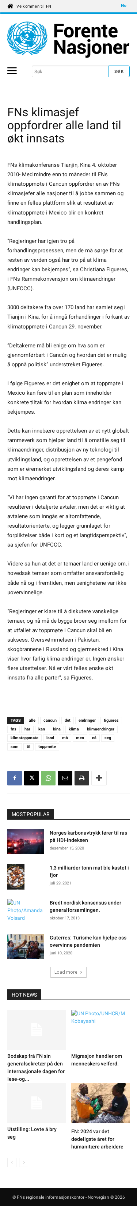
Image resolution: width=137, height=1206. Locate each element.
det (68, 720)
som (15, 746)
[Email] (65, 778)
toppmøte (47, 746)
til (28, 746)
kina (57, 729)
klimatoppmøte (24, 738)
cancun (50, 720)
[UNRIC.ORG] (68, 39)
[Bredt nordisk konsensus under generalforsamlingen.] (25, 912)
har (27, 729)
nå (94, 738)
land (50, 738)
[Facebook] (14, 778)
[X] (31, 778)
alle (32, 720)
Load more (65, 972)
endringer (87, 720)
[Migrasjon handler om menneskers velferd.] (100, 1030)
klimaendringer (100, 729)
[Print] (82, 778)
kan (41, 729)
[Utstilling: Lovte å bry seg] (36, 1103)
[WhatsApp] (48, 778)
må (65, 738)
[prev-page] (11, 1162)
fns (13, 729)
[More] (99, 778)
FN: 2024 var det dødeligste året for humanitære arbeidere (97, 1139)
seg (107, 738)
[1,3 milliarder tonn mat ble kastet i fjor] (15, 878)
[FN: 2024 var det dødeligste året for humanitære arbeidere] (100, 1104)
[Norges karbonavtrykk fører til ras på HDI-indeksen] (25, 842)
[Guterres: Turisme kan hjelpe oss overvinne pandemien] (25, 947)
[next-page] (23, 1162)
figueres (111, 720)
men (80, 738)
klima (74, 729)
